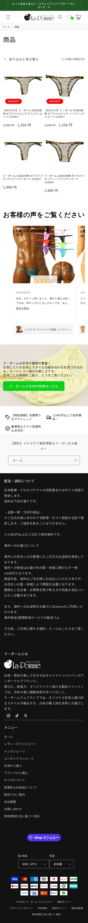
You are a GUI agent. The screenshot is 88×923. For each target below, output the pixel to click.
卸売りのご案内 (14, 794)
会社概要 (10, 802)
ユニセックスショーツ (19, 758)
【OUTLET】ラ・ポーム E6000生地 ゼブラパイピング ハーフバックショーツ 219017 (64, 113)
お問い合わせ (13, 809)
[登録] (75, 460)
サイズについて (14, 780)
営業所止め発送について (20, 787)
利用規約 (43, 908)
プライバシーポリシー (21, 908)
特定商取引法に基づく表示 (22, 816)
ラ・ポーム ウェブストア (39, 901)
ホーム (8, 737)
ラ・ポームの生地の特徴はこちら (33, 386)
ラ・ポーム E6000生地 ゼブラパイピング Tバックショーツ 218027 (23, 177)
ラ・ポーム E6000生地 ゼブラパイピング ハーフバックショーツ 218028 (64, 179)
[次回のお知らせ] (80, 5)
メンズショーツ (14, 751)
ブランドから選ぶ (16, 773)
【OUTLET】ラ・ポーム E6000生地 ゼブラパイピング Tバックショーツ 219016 (22, 113)
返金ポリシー (64, 901)
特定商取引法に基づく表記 (46, 914)
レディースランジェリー (20, 744)
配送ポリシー (59, 908)
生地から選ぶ (13, 765)
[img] (44, 281)
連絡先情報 (77, 908)
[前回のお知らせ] (7, 5)
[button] (8, 17)
